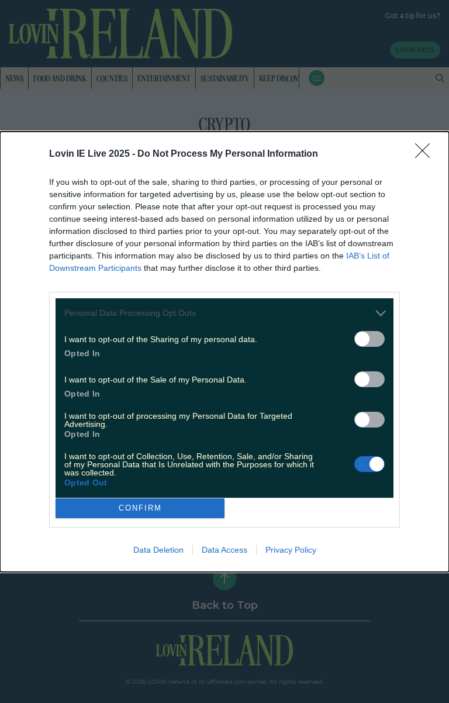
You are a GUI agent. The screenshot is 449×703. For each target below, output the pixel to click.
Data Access (224, 549)
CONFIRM (140, 508)
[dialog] (224, 352)
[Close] (426, 154)
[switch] (369, 339)
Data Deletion (158, 549)
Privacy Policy (290, 549)
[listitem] (224, 313)
